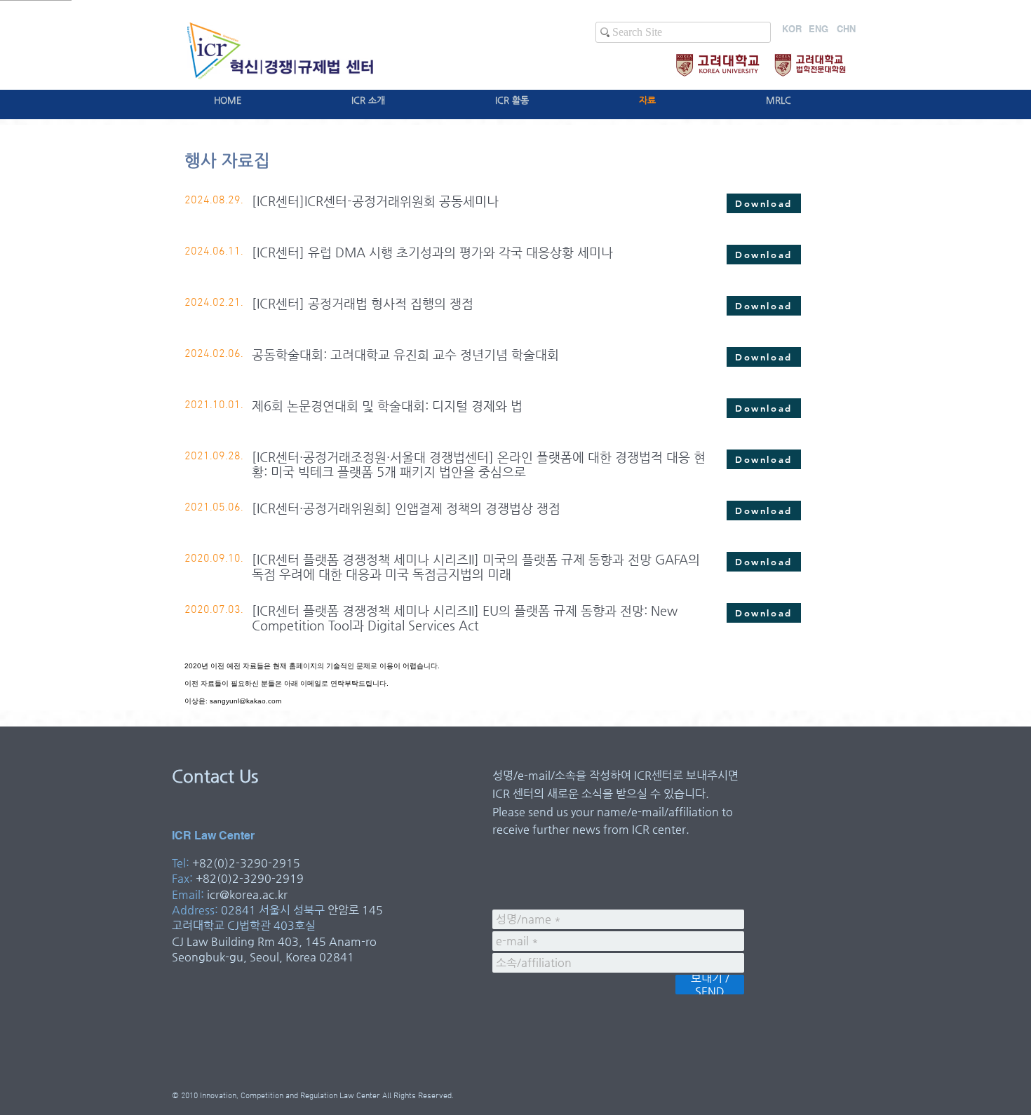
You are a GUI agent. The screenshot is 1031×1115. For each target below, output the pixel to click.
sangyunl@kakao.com (245, 701)
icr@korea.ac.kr (247, 894)
